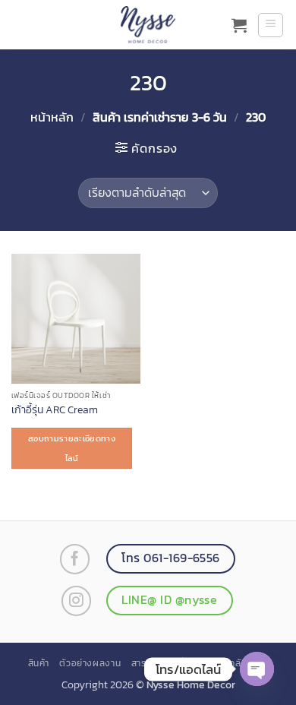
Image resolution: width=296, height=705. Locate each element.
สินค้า (38, 663)
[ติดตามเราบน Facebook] (75, 559)
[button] (239, 25)
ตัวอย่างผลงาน (90, 663)
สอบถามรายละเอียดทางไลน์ (71, 448)
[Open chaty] (257, 669)
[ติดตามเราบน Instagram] (76, 600)
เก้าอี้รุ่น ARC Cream (54, 410)
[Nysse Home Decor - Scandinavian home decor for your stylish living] (148, 24)
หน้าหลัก (52, 117)
